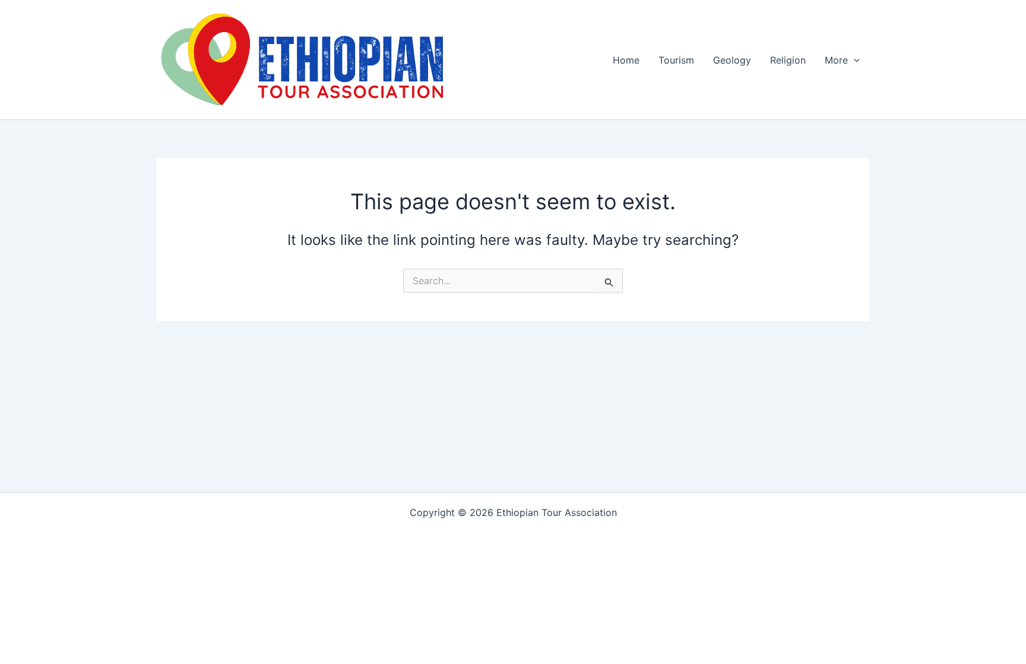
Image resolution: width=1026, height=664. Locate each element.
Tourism (676, 60)
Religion (788, 60)
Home (626, 60)
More (836, 60)
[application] (854, 60)
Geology (732, 60)
